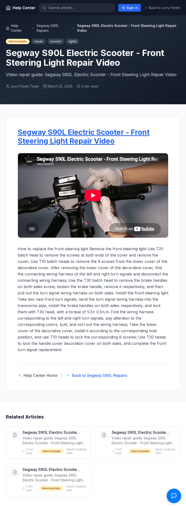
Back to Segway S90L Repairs (99, 375)
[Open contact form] (174, 496)
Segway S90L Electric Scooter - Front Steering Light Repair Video (83, 136)
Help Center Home (40, 375)
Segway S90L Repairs (48, 28)
